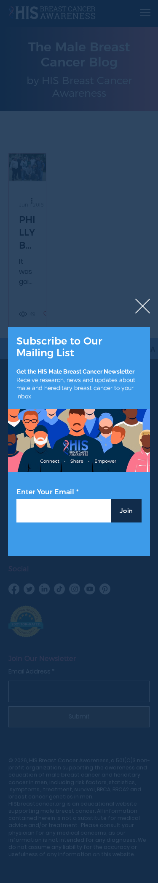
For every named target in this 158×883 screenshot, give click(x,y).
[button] (142, 306)
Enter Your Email (45, 492)
